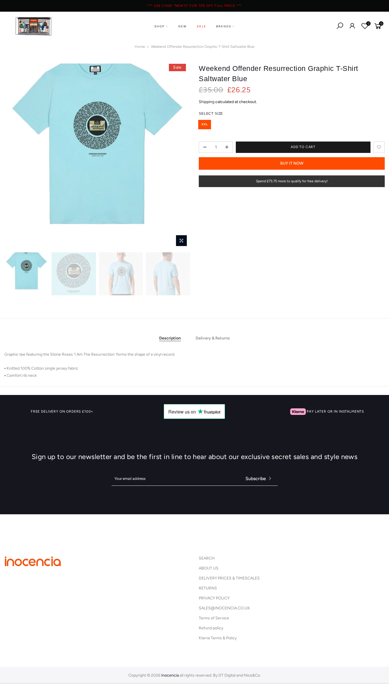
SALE (201, 26)
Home (140, 46)
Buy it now (292, 163)
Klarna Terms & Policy (218, 638)
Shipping (206, 102)
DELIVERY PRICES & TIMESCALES (229, 578)
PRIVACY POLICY (214, 598)
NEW (182, 26)
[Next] (180, 157)
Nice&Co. (252, 675)
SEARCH (207, 558)
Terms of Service (214, 618)
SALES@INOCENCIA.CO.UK (224, 608)
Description (170, 338)
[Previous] (14, 157)
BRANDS (223, 26)
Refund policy (211, 628)
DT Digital (227, 675)
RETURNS (208, 588)
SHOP (159, 26)
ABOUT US (208, 568)
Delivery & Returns (213, 338)
